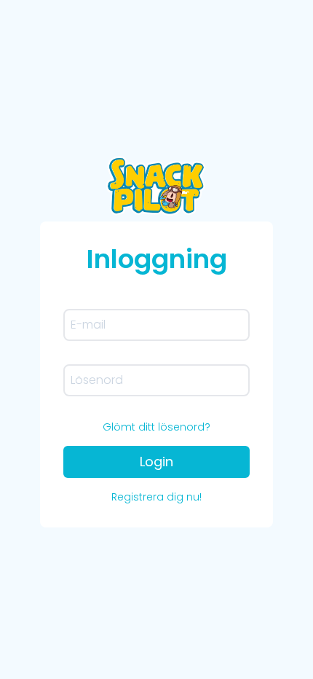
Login (156, 461)
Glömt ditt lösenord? (156, 427)
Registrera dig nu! (156, 497)
